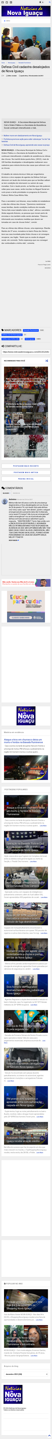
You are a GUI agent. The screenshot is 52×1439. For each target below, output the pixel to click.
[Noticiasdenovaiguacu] (15, 2)
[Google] (11, 2)
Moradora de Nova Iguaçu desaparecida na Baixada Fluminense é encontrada (21, 1341)
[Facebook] (3, 2)
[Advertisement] (23, 98)
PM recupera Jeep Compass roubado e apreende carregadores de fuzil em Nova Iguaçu (25, 1063)
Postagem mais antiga (26, 472)
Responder (13, 540)
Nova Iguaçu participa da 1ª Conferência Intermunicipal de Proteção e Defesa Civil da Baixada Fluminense (26, 381)
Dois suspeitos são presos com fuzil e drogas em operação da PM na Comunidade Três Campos (26, 882)
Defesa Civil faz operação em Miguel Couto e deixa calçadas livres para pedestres (23, 427)
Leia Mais (43, 826)
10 (8, 1133)
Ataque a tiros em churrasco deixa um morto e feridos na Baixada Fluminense (23, 741)
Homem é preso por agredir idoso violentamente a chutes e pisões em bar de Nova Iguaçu (26, 954)
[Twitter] (7, 2)
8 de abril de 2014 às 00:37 (25, 499)
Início (3, 62)
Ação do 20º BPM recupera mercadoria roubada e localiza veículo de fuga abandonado (23, 918)
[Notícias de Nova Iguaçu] (26, 15)
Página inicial (26, 479)
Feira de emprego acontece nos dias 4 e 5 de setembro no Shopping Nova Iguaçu (24, 1305)
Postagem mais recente (26, 466)
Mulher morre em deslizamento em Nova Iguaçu (23, 136)
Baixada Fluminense (25, 62)
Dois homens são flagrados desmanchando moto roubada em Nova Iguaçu (25, 990)
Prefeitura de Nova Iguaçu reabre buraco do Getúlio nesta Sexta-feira (25, 405)
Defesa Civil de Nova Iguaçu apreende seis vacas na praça (26, 145)
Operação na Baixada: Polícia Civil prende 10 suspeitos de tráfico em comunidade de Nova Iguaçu (26, 847)
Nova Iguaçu (11, 62)
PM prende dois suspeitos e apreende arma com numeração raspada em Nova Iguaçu (24, 1102)
